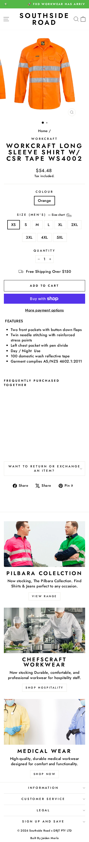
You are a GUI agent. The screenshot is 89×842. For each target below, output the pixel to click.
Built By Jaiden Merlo (44, 838)
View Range (44, 596)
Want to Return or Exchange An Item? (44, 468)
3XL (29, 237)
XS (13, 224)
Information (43, 788)
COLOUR (44, 192)
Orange (44, 200)
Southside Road (44, 19)
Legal (43, 810)
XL (60, 224)
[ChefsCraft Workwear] (44, 630)
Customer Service (43, 799)
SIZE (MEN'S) (41, 215)
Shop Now (45, 774)
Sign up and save (43, 821)
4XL (44, 237)
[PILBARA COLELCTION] (44, 544)
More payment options (44, 310)
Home (43, 130)
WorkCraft (44, 139)
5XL (60, 237)
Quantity (45, 251)
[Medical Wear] (44, 721)
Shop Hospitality (44, 688)
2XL (74, 224)
